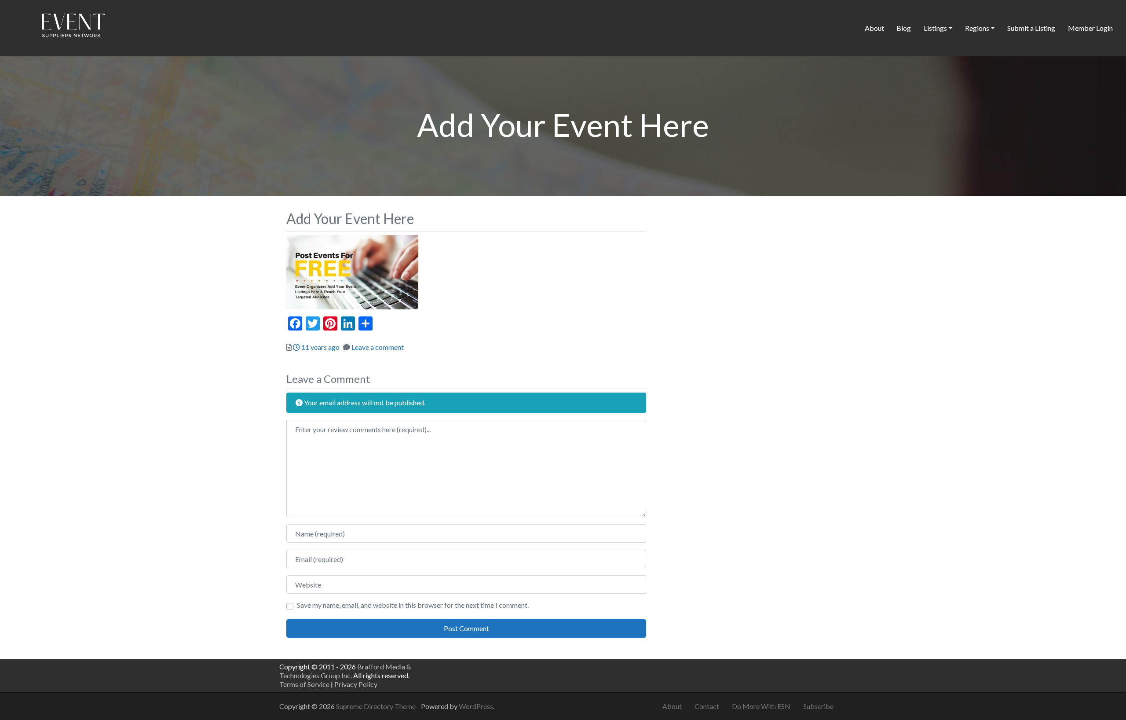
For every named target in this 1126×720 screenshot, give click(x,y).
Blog (903, 28)
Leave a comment (377, 347)
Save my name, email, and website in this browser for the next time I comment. (413, 605)
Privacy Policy (355, 684)
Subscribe (818, 706)
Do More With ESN (761, 706)
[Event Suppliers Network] (73, 27)
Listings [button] (935, 28)
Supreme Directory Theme (376, 706)
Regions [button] (977, 28)
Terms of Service (304, 684)
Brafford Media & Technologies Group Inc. (345, 671)
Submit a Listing (1031, 28)
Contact (707, 706)
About (874, 28)
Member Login (1090, 28)
